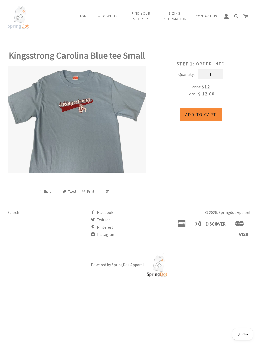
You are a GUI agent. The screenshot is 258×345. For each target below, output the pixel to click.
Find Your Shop (141, 16)
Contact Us (207, 16)
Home (84, 16)
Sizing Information (175, 16)
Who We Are (109, 16)
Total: (192, 93)
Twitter (103, 219)
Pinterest (104, 227)
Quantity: (186, 74)
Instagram (105, 234)
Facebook (104, 212)
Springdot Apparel (234, 212)
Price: (196, 86)
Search (13, 212)
